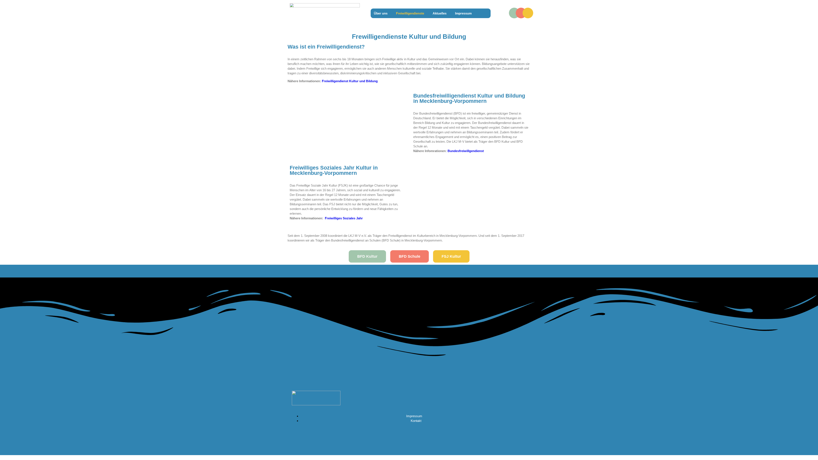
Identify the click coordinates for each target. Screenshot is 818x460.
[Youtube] (528, 13)
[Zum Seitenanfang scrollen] (1, 457)
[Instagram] (521, 13)
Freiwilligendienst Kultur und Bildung (350, 81)
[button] (382, 13)
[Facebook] (514, 13)
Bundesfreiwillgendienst (466, 151)
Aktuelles (439, 13)
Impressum (463, 13)
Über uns (380, 13)
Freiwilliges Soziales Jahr (344, 218)
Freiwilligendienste (410, 13)
